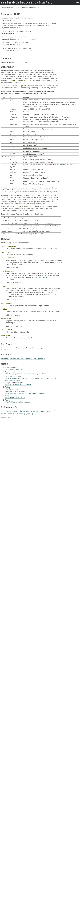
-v (23, 45)
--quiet (29, 33)
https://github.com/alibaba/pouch (17, 402)
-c (23, 39)
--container (31, 39)
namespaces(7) (39, 359)
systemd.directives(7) (31, 411)
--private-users (8, 271)
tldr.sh (57, 54)
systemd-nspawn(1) (67, 165)
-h (2, 330)
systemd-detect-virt (26, 2)
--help (9, 330)
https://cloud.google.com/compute (18, 384)
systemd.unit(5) (20, 414)
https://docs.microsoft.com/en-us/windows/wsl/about (25, 393)
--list (24, 20)
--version (5, 335)
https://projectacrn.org (13, 369)
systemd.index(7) (7, 414)
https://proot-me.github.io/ (15, 398)
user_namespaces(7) (42, 277)
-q (23, 33)
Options (24, 62)
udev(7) (30, 414)
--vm (27, 45)
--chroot (29, 51)
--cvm (18, 207)
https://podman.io (11, 389)
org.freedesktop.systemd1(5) (11, 411)
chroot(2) (30, 260)
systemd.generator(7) (48, 411)
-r (23, 51)
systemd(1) (5, 359)
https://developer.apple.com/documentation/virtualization (26, 374)
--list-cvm (6, 318)
